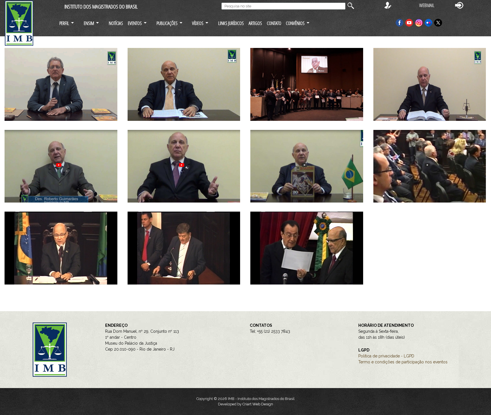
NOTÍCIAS (116, 23)
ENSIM (89, 23)
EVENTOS (135, 23)
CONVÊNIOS (295, 23)
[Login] (459, 5)
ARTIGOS (255, 23)
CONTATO (274, 23)
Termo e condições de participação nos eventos (403, 362)
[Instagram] (419, 22)
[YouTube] (409, 22)
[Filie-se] (388, 5)
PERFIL (64, 23)
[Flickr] (429, 22)
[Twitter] (438, 22)
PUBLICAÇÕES (167, 23)
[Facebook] (399, 22)
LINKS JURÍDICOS (231, 23)
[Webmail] (426, 5)
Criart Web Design (257, 404)
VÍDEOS (197, 23)
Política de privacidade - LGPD (386, 356)
